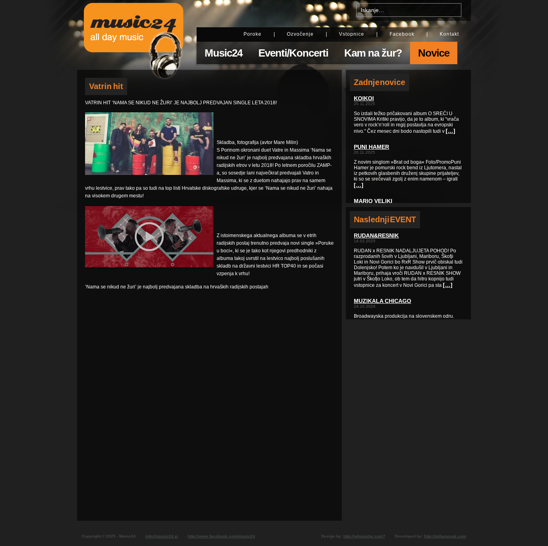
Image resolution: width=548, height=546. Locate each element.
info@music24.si (161, 536)
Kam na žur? (373, 53)
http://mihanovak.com (445, 536)
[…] (450, 131)
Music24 (223, 53)
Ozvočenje (300, 34)
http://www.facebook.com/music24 (221, 536)
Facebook (402, 34)
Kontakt (449, 34)
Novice (433, 53)
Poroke (253, 34)
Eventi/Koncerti (293, 53)
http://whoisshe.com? (364, 536)
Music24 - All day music (133, 35)
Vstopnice (351, 34)
